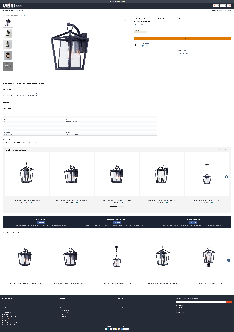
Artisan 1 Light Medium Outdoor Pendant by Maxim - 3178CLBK (26, 200)
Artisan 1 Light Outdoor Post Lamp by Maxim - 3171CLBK (209, 283)
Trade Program (222, 10)
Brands (229, 10)
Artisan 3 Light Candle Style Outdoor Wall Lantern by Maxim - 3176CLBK (162, 200)
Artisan (146, 21)
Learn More (41, 222)
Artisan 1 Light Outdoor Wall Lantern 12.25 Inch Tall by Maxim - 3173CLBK (72, 200)
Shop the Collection (224, 150)
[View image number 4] (8, 55)
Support (217, 5)
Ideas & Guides (214, 10)
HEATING (5, 10)
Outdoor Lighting (9, 15)
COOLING (17, 10)
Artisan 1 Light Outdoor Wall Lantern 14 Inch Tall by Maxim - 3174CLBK (117, 200)
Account (224, 5)
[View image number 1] (8, 23)
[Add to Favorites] (125, 20)
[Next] (226, 176)
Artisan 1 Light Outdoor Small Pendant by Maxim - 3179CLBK (207, 200)
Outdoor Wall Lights (18, 15)
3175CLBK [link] (25, 15)
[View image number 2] (8, 33)
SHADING (11, 10)
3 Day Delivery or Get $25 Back (141, 31)
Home (4, 15)
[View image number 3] (8, 44)
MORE (23, 10)
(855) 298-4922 (121, 1)
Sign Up (229, 301)
